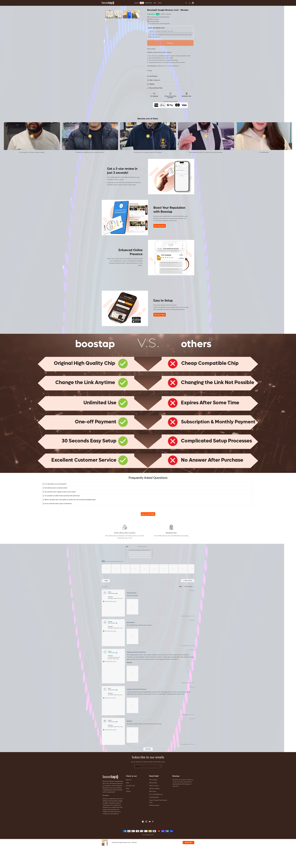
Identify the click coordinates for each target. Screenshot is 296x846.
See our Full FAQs (148, 514)
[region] (148, 568)
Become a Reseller (154, 788)
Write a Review (189, 581)
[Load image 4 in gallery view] (136, 14)
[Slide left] (103, 14)
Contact (128, 791)
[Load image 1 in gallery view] (109, 14)
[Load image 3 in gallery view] (127, 14)
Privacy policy (153, 779)
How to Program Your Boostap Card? (158, 801)
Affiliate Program (154, 805)
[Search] (186, 3)
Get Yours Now (159, 226)
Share (150, 70)
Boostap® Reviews (150, 834)
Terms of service (154, 785)
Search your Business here (156, 28)
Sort (180, 586)
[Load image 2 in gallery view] (118, 14)
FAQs (127, 788)
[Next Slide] (193, 568)
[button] (106, 568)
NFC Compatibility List (156, 794)
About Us (129, 779)
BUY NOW (189, 842)
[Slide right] (141, 14)
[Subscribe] (160, 766)
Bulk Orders (152, 791)
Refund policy (153, 782)
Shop (127, 782)
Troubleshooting (154, 797)
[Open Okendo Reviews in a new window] (188, 576)
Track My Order (130, 785)
